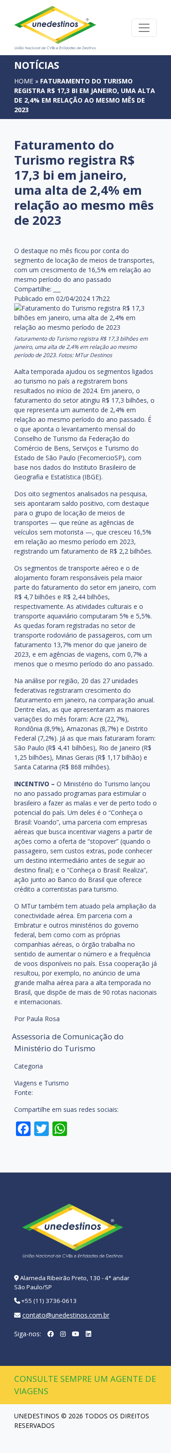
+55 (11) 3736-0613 (49, 1301)
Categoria (28, 1066)
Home (23, 81)
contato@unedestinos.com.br (65, 1315)
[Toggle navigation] (144, 28)
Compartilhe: (33, 289)
